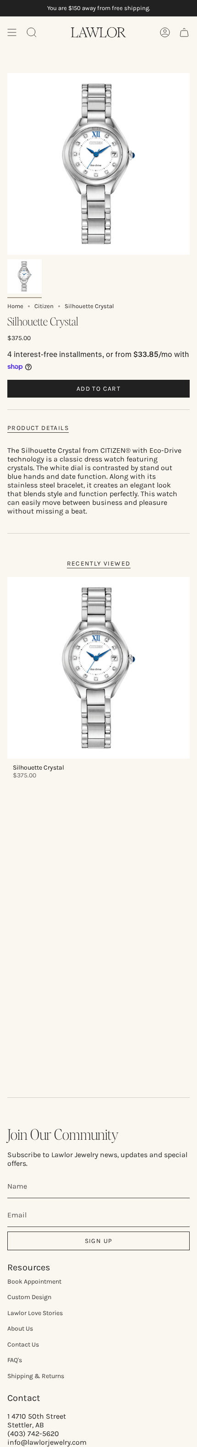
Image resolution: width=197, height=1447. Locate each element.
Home (15, 306)
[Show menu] (12, 32)
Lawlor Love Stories (35, 1313)
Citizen (44, 306)
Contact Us (23, 1344)
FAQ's (14, 1360)
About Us (20, 1328)
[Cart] (184, 32)
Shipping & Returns (35, 1376)
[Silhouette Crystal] (98, 668)
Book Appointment (34, 1281)
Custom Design (29, 1297)
